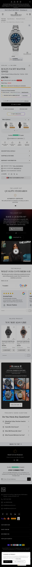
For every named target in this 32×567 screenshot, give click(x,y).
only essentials (19, 561)
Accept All (8, 561)
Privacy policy (18, 558)
